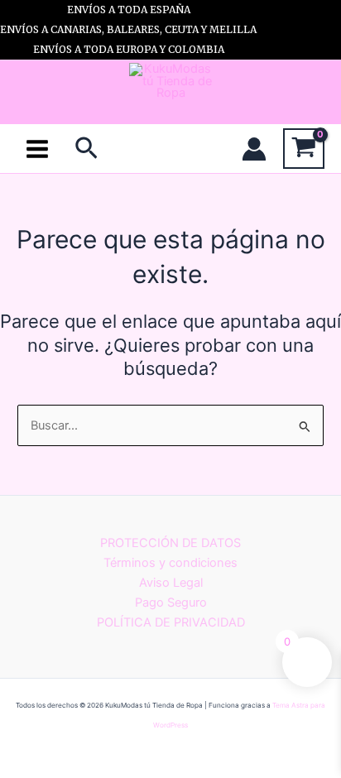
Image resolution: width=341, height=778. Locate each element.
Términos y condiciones (170, 562)
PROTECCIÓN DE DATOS (170, 542)
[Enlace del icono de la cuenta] (254, 149)
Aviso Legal (171, 582)
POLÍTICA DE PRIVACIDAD (171, 622)
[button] (86, 149)
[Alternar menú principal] (37, 148)
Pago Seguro (171, 602)
